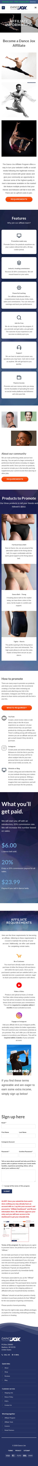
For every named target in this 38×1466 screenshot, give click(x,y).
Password (5, 1151)
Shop (6, 1372)
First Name (5, 1132)
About (6, 1368)
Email (3, 1123)
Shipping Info (9, 1393)
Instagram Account (8, 1142)
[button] (3, 7)
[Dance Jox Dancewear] (19, 8)
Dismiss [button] (33, 2)
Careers (7, 1426)
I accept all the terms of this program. (17, 1186)
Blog (6, 1380)
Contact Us (8, 1405)
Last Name (22, 1132)
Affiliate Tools (9, 1422)
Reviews (7, 1376)
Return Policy (9, 1397)
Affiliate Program (10, 1418)
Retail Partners (9, 1430)
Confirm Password (25, 1151)
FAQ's (6, 1401)
